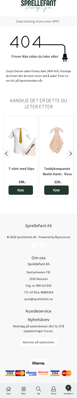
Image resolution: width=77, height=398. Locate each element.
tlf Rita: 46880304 (41, 292)
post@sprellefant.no (38, 299)
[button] (6, 153)
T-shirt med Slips (21, 168)
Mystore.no (62, 237)
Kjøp (20, 190)
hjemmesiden (28, 80)
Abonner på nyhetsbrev (38, 342)
